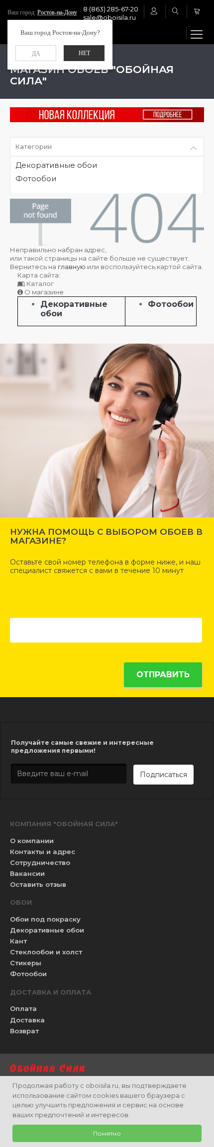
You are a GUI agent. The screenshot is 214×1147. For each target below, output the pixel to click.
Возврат (24, 1031)
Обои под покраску (45, 919)
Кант (18, 941)
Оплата (23, 1008)
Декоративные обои (56, 165)
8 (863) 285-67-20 (110, 9)
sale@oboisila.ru (109, 17)
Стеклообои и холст (46, 952)
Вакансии (27, 873)
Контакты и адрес (42, 852)
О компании (32, 841)
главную (72, 267)
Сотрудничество (40, 862)
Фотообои (35, 179)
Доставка (27, 1020)
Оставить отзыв (38, 884)
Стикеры (25, 963)
